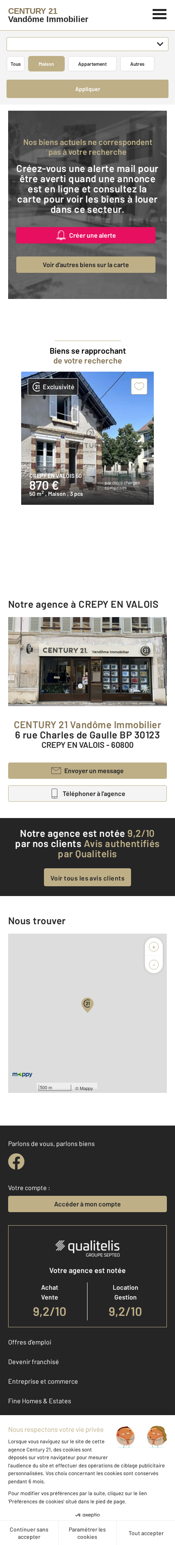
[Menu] (160, 13)
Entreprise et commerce (43, 1381)
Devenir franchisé (33, 1361)
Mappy (86, 1088)
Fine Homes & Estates (39, 1401)
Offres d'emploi (29, 1342)
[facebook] (16, 1161)
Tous (16, 64)
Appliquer (87, 88)
